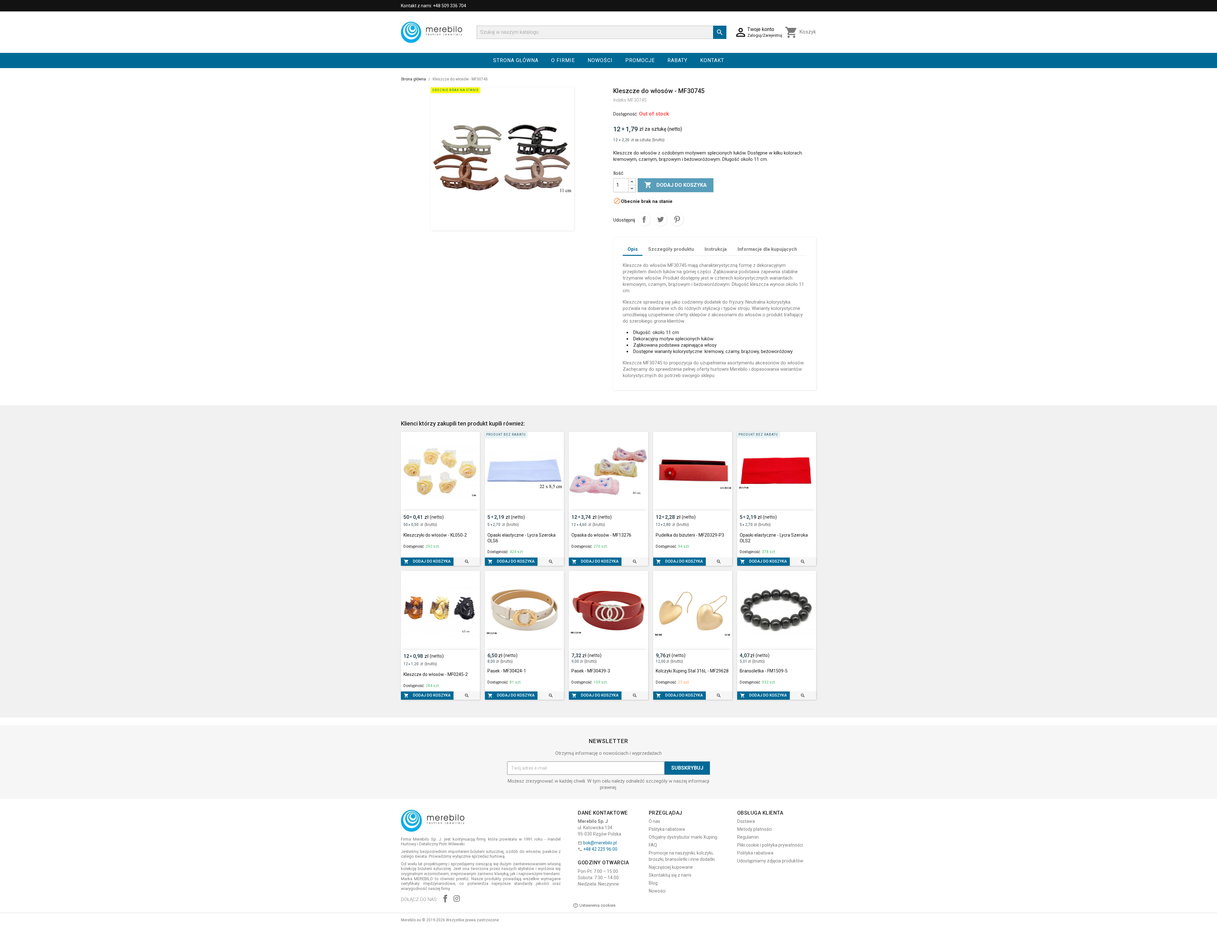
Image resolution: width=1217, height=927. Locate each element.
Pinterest (677, 219)
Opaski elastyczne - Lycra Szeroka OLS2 (774, 538)
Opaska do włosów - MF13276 (601, 535)
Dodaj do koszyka (675, 185)
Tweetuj (660, 219)
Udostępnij (644, 219)
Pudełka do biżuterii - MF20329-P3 (690, 535)
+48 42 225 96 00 (600, 849)
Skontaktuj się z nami (670, 875)
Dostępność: (625, 114)
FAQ (653, 845)
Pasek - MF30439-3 (590, 670)
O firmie (563, 60)
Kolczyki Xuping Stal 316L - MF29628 (692, 670)
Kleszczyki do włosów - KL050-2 (435, 535)
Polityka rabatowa (667, 829)
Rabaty (677, 60)
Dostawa (746, 821)
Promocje (640, 60)
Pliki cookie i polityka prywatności (770, 845)
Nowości (600, 60)
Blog (653, 883)
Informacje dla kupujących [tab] (767, 249)
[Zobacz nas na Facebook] (445, 899)
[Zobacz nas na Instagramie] (456, 899)
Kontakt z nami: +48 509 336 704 (433, 5)
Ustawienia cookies (597, 905)
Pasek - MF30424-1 (506, 670)
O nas (654, 821)
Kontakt (712, 60)
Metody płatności (754, 829)
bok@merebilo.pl (600, 842)
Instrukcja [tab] (716, 249)
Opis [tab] (633, 249)
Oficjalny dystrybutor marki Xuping (683, 837)
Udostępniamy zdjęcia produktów (770, 860)
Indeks (619, 100)
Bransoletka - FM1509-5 (764, 670)
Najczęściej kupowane (671, 867)
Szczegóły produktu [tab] (671, 249)
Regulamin (748, 837)
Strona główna (515, 60)
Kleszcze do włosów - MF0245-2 (435, 674)
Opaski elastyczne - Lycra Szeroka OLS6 (521, 538)
